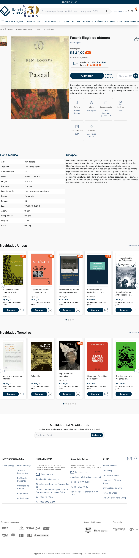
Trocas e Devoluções (22, 471)
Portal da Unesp (109, 465)
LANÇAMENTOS (52, 21)
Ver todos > (133, 245)
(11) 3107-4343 (81, 487)
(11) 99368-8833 (47, 502)
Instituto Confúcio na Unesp (111, 481)
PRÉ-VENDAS (101, 21)
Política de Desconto (22, 479)
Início (2, 29)
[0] (136, 11)
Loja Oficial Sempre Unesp (114, 498)
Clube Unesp (23, 498)
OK (135, 76)
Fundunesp (107, 470)
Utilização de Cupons (23, 487)
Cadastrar (97, 435)
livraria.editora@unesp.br (47, 479)
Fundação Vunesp (110, 475)
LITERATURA (69, 21)
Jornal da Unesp (109, 493)
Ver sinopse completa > (95, 93)
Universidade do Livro (112, 488)
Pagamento (22, 493)
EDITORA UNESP (85, 21)
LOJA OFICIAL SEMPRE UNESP (124, 21)
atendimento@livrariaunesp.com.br (86, 477)
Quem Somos (8, 466)
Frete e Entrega (24, 465)
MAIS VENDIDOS (34, 21)
